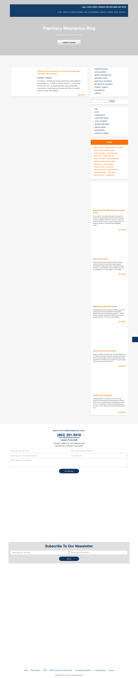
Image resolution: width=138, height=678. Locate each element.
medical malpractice (108, 156)
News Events (100, 130)
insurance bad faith (111, 153)
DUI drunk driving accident (107, 150)
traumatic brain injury (100, 172)
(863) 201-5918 (104, 7)
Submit (69, 559)
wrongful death (110, 175)
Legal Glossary (101, 121)
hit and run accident (99, 153)
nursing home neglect (113, 158)
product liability (108, 164)
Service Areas (100, 127)
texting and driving (112, 169)
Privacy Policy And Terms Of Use (61, 670)
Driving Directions (102, 124)
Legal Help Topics (102, 118)
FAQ (85, 12)
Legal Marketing (100, 670)
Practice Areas (77, 12)
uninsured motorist (99, 175)
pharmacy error (98, 164)
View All (98, 93)
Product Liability (101, 87)
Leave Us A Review (102, 133)
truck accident (111, 172)
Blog (116, 12)
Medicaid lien (97, 156)
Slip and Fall (100, 90)
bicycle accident (109, 148)
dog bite (96, 150)
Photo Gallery (35, 670)
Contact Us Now (69, 42)
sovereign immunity (99, 169)
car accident (119, 148)
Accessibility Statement (83, 670)
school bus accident (99, 167)
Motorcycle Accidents (104, 84)
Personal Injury (101, 69)
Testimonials (93, 12)
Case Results (100, 115)
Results (103, 12)
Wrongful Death (101, 78)
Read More (81, 94)
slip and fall (110, 167)
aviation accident (99, 148)
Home (60, 12)
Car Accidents (100, 72)
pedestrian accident (99, 161)
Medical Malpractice (103, 75)
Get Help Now (69, 471)
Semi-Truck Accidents (103, 81)
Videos (110, 12)
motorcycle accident (100, 158)
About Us (66, 12)
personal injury (111, 161)
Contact (122, 12)
